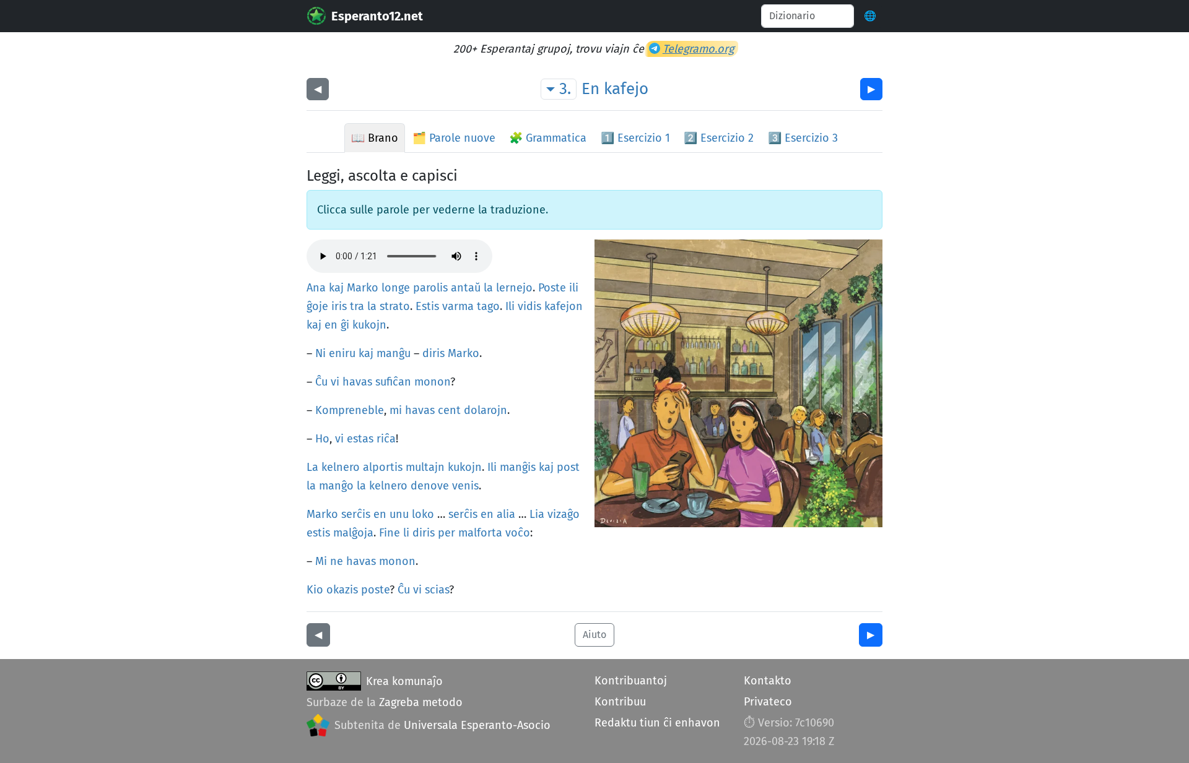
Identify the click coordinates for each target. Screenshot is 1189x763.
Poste (552, 288)
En (590, 88)
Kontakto (767, 681)
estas (360, 439)
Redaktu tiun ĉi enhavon (657, 723)
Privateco (768, 702)
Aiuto (594, 634)
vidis (529, 306)
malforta (480, 533)
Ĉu (321, 382)
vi (335, 382)
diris (433, 353)
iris (339, 306)
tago (488, 306)
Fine (389, 533)
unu (399, 514)
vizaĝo (563, 514)
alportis (383, 467)
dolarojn (485, 410)
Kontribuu (620, 702)
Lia (536, 514)
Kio (315, 590)
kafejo (626, 88)
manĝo (336, 486)
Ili (510, 306)
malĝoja (353, 533)
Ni (320, 353)
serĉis (355, 514)
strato (395, 306)
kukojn (369, 325)
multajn (425, 467)
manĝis (518, 467)
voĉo (517, 533)
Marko (362, 288)
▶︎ (871, 89)
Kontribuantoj (630, 681)
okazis (342, 590)
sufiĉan (393, 382)
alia (506, 514)
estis (318, 533)
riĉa (386, 439)
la (488, 288)
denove (430, 486)
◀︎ (317, 89)
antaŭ (466, 288)
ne (336, 561)
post (568, 467)
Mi (321, 561)
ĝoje (317, 306)
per (446, 533)
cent (449, 410)
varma (458, 306)
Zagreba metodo (421, 702)
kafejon (563, 306)
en (331, 325)
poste (375, 590)
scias (437, 590)
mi (396, 410)
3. (565, 88)
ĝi (345, 325)
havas (357, 382)
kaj (336, 288)
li (406, 533)
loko (423, 514)
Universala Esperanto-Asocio (477, 725)
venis (465, 486)
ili (573, 288)
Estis (427, 306)
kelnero (340, 467)
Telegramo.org (698, 49)
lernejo (514, 288)
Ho (322, 439)
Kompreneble (349, 410)
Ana (316, 288)
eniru (342, 353)
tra (357, 306)
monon (432, 382)
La (312, 467)
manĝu (394, 353)
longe (395, 288)
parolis (430, 288)
